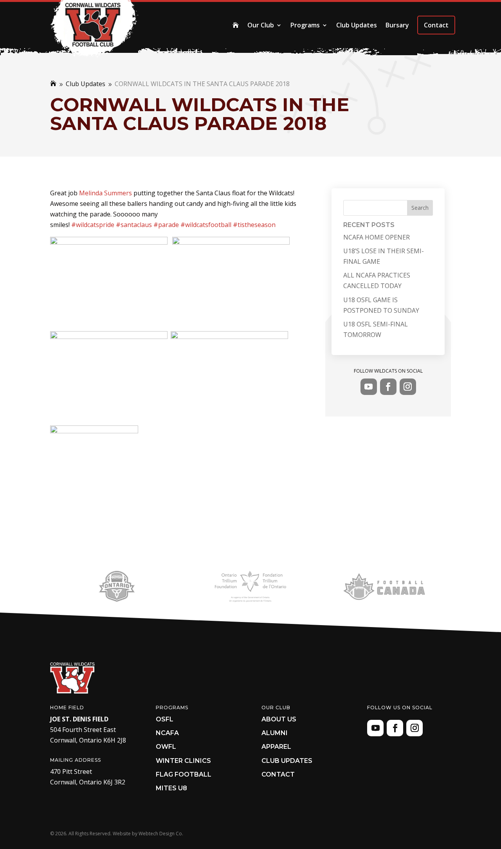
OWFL (166, 746)
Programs (305, 25)
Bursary (397, 25)
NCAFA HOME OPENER (376, 237)
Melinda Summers (105, 193)
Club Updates (356, 25)
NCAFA (167, 733)
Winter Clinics (183, 760)
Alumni (274, 733)
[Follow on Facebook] (388, 387)
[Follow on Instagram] (408, 387)
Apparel (276, 746)
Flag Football (183, 774)
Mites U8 (171, 788)
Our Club (260, 25)
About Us (278, 719)
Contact (436, 25)
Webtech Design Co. (161, 833)
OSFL (164, 719)
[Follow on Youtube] (368, 387)
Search (420, 207)
